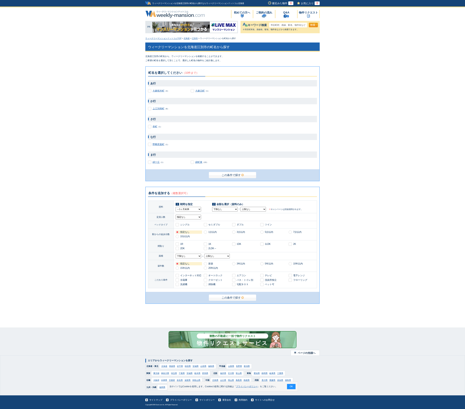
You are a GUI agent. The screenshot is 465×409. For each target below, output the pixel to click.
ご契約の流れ (264, 12)
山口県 (223, 380)
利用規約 (243, 400)
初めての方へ (242, 12)
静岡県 (265, 373)
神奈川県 (165, 373)
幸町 (155, 126)
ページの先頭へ (307, 352)
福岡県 (162, 387)
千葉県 (182, 373)
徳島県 (288, 380)
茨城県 (190, 373)
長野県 (239, 366)
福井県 (223, 373)
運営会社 (226, 400)
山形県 (203, 366)
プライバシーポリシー (181, 400)
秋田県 (188, 366)
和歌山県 (196, 380)
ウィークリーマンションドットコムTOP (163, 38)
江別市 (195, 38)
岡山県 (231, 380)
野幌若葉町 (158, 144)
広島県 (215, 380)
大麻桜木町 (158, 90)
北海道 (187, 38)
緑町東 (198, 162)
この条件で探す (231, 175)
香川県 (265, 380)
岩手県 (180, 366)
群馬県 (205, 373)
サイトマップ (155, 400)
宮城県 (196, 366)
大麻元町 (200, 90)
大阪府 (156, 380)
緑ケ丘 (156, 162)
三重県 (280, 373)
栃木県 (197, 373)
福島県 (211, 366)
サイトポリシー (207, 400)
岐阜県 (272, 373)
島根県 (247, 380)
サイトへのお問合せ (265, 400)
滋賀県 (188, 380)
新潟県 (247, 366)
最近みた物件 (282, 3)
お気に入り (309, 3)
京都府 (172, 380)
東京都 (156, 373)
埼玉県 (174, 373)
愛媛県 (272, 380)
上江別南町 (158, 108)
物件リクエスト (308, 12)
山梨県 (231, 366)
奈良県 (180, 380)
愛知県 (257, 373)
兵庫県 (164, 380)
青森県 (172, 366)
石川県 (231, 373)
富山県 (239, 373)
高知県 (280, 380)
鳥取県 (239, 380)
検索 (312, 24)
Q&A (286, 12)
